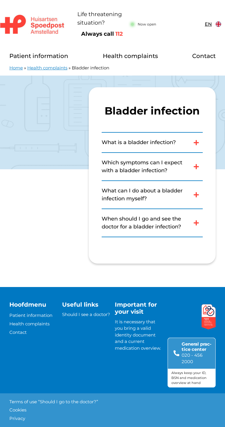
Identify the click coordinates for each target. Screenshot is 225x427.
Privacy (17, 418)
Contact (204, 55)
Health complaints (130, 55)
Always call (102, 33)
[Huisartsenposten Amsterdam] (34, 24)
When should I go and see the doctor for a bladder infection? (141, 223)
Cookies (17, 410)
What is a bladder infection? (139, 142)
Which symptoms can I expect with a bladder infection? (142, 166)
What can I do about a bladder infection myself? (142, 194)
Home (16, 68)
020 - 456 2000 (192, 358)
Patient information (38, 55)
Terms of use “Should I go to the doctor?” (53, 401)
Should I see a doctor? (86, 314)
